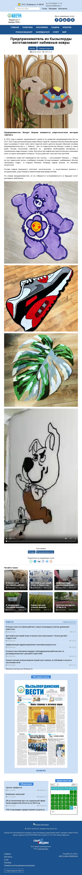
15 (71, 800)
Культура (67, 27)
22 (71, 804)
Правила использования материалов (19, 865)
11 (57, 800)
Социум (55, 27)
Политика (27, 27)
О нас (44, 8)
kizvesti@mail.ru (54, 6)
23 (75, 804)
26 (60, 808)
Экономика (42, 27)
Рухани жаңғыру (24, 32)
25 (57, 808)
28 (68, 808)
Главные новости (45, 48)
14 (68, 800)
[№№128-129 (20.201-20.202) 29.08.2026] (41, 724)
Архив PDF (41, 771)
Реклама (53, 8)
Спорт (56, 32)
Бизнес (32, 48)
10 (53, 800)
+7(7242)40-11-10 (54, 3)
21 (68, 804)
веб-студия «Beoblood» (68, 856)
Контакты (62, 8)
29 (71, 808)
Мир (64, 32)
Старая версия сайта (13, 870)
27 (64, 808)
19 (60, 804)
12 (60, 800)
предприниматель (45, 552)
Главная (15, 27)
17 (53, 804)
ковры (32, 552)
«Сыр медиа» (42, 849)
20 (64, 804)
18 (57, 804)
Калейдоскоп (43, 32)
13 (64, 800)
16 (75, 800)
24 (53, 808)
